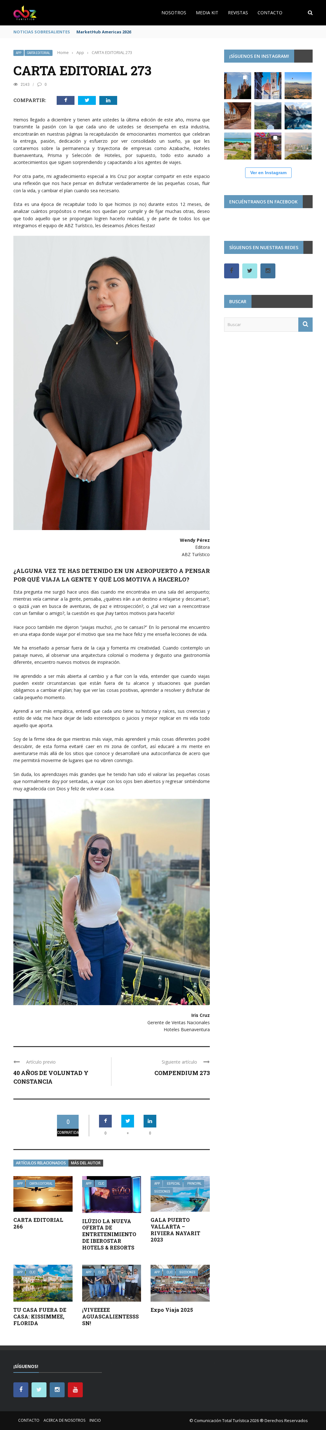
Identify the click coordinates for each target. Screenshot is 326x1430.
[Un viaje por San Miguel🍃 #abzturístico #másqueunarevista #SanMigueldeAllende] (237, 85)
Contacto (270, 13)
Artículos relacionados (41, 1163)
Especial (173, 1183)
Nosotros (173, 13)
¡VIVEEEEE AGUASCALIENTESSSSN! (110, 1316)
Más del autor (86, 1163)
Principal (194, 1183)
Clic (101, 1183)
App (18, 53)
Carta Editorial (38, 53)
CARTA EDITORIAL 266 (38, 1223)
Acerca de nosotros (64, 1420)
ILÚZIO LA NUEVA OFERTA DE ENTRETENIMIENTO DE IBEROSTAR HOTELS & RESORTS (109, 1234)
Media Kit (207, 13)
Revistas (238, 13)
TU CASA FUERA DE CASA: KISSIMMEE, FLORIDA (39, 1316)
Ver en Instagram (268, 172)
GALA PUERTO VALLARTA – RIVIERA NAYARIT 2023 (175, 1229)
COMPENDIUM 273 (182, 1073)
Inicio (95, 1420)
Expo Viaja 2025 (172, 1309)
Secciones (162, 1191)
